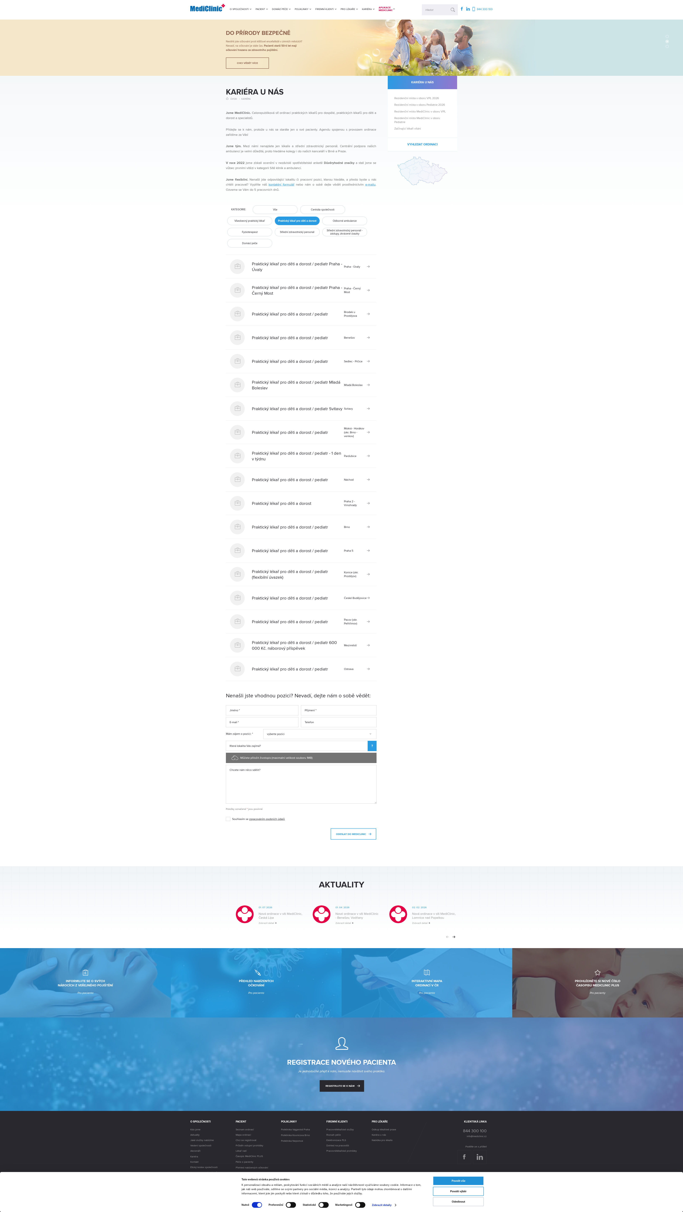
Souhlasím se (258, 819)
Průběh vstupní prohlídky (249, 1145)
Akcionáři (195, 1151)
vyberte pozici (276, 734)
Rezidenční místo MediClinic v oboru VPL (420, 111)
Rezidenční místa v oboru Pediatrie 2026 (419, 105)
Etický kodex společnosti (204, 1167)
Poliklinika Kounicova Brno (295, 1135)
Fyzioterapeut (250, 232)
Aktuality (195, 1135)
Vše (275, 209)
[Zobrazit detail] (264, 917)
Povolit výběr (458, 1191)
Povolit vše (458, 1180)
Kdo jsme (195, 1129)
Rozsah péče (333, 1135)
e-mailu (370, 184)
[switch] (291, 1205)
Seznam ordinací (245, 1129)
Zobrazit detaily (381, 1204)
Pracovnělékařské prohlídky (341, 1151)
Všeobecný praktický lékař (249, 221)
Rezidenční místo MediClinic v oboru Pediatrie (417, 120)
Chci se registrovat (246, 1140)
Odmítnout (458, 1201)
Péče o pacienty (244, 1162)
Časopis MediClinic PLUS (249, 1156)
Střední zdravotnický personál (297, 232)
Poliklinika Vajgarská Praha (295, 1129)
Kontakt (194, 1162)
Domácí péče (249, 243)
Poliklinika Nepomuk (292, 1141)
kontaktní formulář (281, 184)
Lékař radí (241, 1151)
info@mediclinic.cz (477, 1136)
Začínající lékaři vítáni (407, 129)
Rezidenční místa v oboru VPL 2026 (416, 98)
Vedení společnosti (200, 1145)
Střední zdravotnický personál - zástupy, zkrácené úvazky (345, 231)
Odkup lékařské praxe (384, 1129)
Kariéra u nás (379, 1135)
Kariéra (246, 98)
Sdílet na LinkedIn (481, 1153)
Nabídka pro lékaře (382, 1140)
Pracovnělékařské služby (340, 1129)
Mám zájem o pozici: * (239, 734)
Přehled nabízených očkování (252, 1167)
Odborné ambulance (345, 221)
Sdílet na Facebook (465, 1153)
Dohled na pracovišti (337, 1145)
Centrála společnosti (322, 209)
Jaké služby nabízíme (202, 1140)
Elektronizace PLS (336, 1140)
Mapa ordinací (243, 1135)
